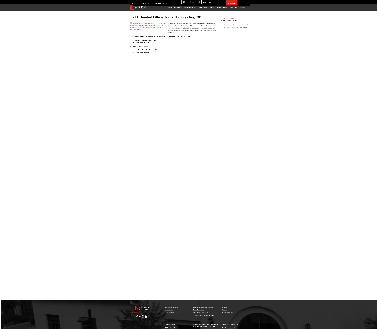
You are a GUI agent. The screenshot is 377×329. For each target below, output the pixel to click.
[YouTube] (145, 316)
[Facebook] (137, 316)
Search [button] (199, 2)
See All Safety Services (196, 2)
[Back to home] (138, 7)
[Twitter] (139, 316)
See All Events (189, 2)
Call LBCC (192, 2)
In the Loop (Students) (230, 20)
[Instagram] (142, 316)
